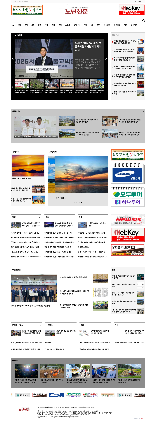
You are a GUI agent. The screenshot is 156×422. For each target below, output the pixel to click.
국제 (46, 25)
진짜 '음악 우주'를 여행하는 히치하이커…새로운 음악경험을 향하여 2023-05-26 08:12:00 (134, 332)
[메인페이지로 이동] (78, 17)
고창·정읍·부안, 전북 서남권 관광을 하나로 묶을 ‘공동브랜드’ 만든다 (130, 121)
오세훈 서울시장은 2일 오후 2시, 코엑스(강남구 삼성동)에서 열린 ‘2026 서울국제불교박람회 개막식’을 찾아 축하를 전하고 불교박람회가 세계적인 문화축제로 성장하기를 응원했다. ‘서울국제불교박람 (88, 63)
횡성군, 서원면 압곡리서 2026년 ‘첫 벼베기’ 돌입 (103, 381)
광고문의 (51, 407)
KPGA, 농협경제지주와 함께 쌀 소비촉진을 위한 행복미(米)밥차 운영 (52, 381)
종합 (92, 25)
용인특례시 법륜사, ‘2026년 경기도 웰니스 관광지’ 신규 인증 (87, 133)
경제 (26, 25)
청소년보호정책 (79, 407)
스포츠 (67, 25)
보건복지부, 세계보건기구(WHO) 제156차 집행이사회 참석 (31, 224)
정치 (19, 25)
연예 (60, 25)
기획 (85, 25)
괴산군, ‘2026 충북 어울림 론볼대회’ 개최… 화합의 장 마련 (75, 306)
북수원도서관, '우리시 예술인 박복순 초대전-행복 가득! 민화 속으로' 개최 (129, 381)
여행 (125, 25)
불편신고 (56, 407)
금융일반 (107, 25)
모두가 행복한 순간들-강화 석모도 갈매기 (66, 332)
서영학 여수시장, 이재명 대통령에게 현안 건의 (75, 278)
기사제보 (45, 407)
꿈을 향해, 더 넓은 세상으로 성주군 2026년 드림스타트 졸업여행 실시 (129, 133)
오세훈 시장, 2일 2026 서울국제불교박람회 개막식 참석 (88, 46)
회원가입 (141, 2)
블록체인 (134, 25)
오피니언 (77, 25)
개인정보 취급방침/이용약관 (67, 407)
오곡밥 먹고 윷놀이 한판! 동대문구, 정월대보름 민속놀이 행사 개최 (32, 332)
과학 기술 (117, 25)
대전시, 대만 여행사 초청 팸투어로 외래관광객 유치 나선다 (87, 121)
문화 (39, 25)
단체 (98, 25)
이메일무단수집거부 (89, 407)
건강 (53, 25)
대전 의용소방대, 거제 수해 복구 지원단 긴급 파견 (26, 381)
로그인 (136, 2)
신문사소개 (40, 407)
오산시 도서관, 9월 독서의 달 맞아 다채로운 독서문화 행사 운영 (75, 292)
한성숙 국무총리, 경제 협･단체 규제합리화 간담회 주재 (64, 224)
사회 (32, 25)
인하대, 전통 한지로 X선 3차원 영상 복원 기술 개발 (100, 332)
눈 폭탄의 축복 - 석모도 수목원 (97, 224)
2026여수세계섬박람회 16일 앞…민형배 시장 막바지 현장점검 (78, 381)
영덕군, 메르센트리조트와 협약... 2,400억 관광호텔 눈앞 (30, 305)
